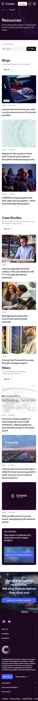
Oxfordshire (6, 683)
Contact (5, 699)
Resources (5, 638)
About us (5, 629)
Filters (33, 49)
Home (3, 9)
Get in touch (7, 677)
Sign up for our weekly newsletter (19, 600)
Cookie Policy (27, 699)
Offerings (5, 633)
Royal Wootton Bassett (10, 687)
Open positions (20, 677)
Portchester (6, 691)
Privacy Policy (15, 699)
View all (6, 69)
